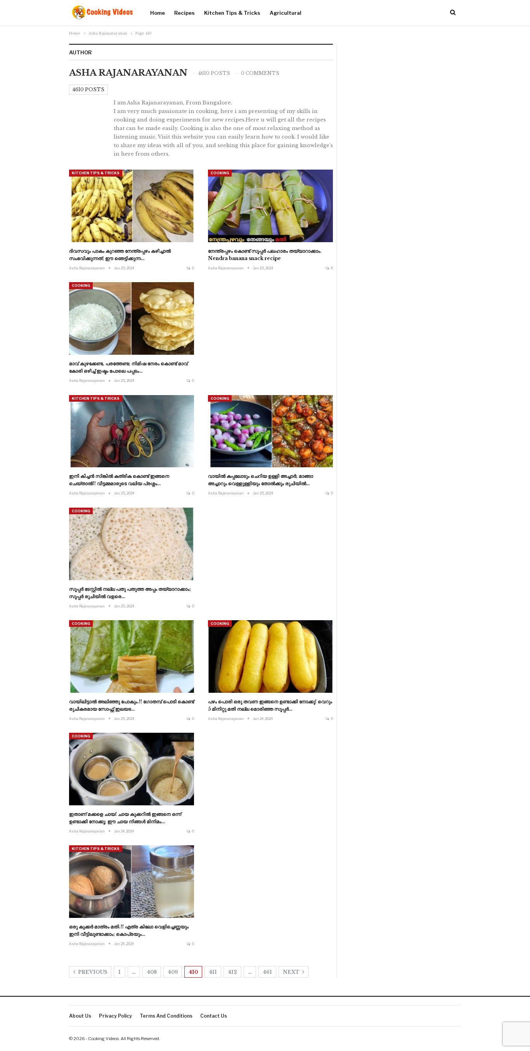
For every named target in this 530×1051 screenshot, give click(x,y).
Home (157, 13)
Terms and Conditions (166, 1016)
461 (267, 972)
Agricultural (285, 13)
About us (80, 1016)
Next (292, 972)
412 (232, 972)
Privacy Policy (115, 1016)
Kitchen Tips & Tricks (232, 13)
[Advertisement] (270, 330)
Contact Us (213, 1016)
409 (173, 972)
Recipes (184, 13)
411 (213, 972)
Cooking (220, 173)
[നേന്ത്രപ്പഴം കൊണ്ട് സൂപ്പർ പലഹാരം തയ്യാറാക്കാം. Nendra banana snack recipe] (270, 206)
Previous (92, 972)
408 (152, 972)
